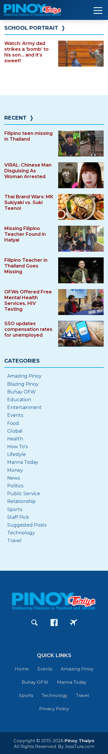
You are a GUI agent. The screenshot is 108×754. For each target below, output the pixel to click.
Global (14, 431)
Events (15, 415)
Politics (15, 486)
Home (22, 669)
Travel (14, 540)
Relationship (21, 501)
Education (19, 399)
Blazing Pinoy (23, 384)
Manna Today (22, 462)
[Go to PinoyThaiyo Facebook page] (54, 622)
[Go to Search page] (34, 622)
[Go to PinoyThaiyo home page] (40, 9)
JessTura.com (79, 746)
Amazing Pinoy (24, 376)
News (13, 478)
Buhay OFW (21, 392)
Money (15, 470)
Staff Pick (18, 517)
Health (15, 439)
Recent (15, 118)
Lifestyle (16, 454)
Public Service (23, 493)
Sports (14, 509)
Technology (21, 533)
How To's (17, 446)
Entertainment (24, 407)
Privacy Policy (54, 708)
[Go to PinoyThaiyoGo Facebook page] (73, 622)
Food (13, 423)
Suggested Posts (26, 525)
